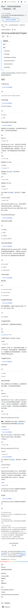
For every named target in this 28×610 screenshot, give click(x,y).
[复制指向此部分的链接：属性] (4, 135)
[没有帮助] (15, 30)
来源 (10, 106)
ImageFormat (6, 334)
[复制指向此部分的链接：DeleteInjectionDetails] (18, 122)
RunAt (4, 485)
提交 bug (3, 567)
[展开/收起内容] (9, 41)
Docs (3, 6)
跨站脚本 (19, 423)
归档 (2, 580)
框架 (12, 192)
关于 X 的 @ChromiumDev (7, 589)
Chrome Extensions (14, 6)
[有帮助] (12, 30)
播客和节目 (3, 583)
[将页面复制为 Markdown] (7, 36)
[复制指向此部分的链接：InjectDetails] (11, 381)
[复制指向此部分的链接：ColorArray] (10, 84)
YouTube (3, 592)
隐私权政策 (7, 603)
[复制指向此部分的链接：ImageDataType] (13, 300)
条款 (2, 603)
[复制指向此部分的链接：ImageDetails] (11, 321)
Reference (7, 9)
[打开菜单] (2, 2)
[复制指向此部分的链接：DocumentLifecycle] (16, 215)
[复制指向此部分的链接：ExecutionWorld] (13, 243)
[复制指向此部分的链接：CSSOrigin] (9, 100)
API (14, 9)
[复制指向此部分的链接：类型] (6, 80)
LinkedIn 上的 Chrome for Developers (10, 594)
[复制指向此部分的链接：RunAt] (6, 495)
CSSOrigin (5, 168)
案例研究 (3, 578)
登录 (25, 1)
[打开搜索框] (19, 2)
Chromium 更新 (5, 576)
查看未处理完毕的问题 (6, 569)
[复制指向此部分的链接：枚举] (4, 110)
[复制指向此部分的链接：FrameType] (10, 275)
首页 (2, 25)
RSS (2, 596)
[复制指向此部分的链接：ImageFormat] (12, 358)
